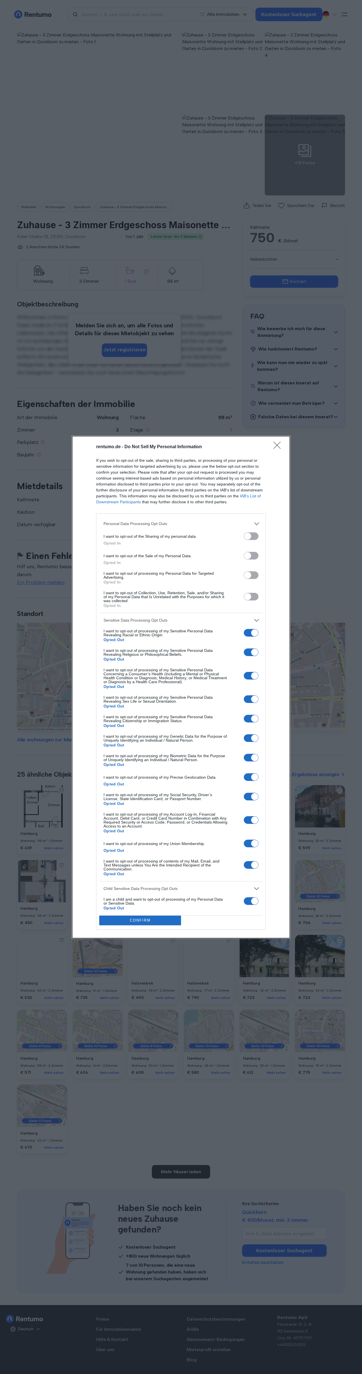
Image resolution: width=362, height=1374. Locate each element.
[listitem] (181, 524)
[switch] (251, 536)
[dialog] (181, 687)
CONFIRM (140, 920)
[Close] (278, 447)
